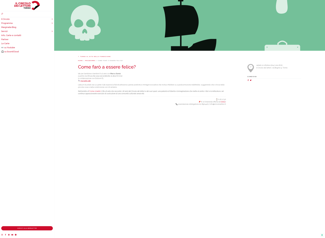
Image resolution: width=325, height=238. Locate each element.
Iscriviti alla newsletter (27, 228)
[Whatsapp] (252, 81)
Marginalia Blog (8, 27)
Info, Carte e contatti (11, 35)
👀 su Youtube (8, 47)
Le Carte (5, 43)
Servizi (4, 31)
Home (80, 60)
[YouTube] (13, 235)
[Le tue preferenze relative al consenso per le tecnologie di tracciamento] (322, 235)
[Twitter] (251, 81)
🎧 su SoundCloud (10, 51)
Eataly (223, 102)
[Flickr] (16, 235)
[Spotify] (9, 235)
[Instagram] (3, 235)
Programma (7, 23)
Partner (4, 39)
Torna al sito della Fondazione (95, 56)
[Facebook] (6, 235)
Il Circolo (5, 19)
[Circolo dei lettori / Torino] (27, 5)
